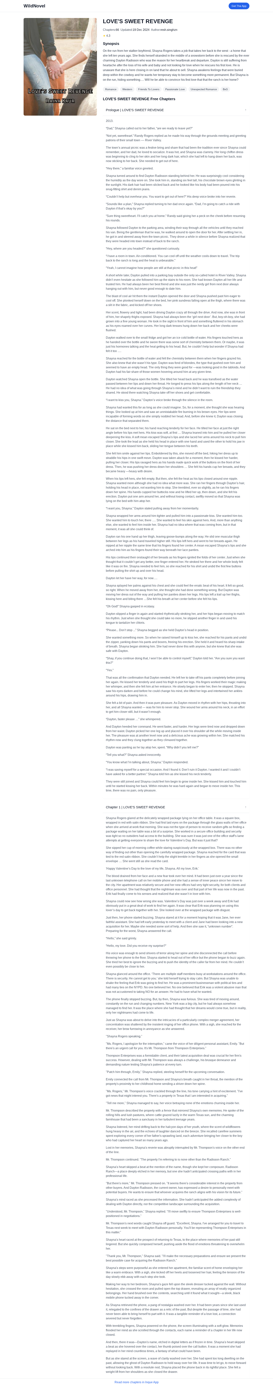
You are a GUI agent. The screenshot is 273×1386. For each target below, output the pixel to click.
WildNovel (34, 5)
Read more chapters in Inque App (137, 1382)
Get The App (239, 5)
